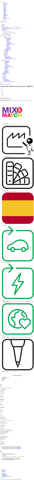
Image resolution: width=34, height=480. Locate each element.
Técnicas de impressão (7, 80)
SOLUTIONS (9, 84)
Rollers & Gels (9, 39)
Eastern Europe (6, 15)
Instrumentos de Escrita (7, 60)
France (4, 4)
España (5, 2)
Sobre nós (5, 55)
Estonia (5, 16)
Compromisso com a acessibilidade (6, 476)
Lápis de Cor (8, 42)
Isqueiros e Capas (7, 45)
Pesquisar (9, 35)
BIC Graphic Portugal (3, 84)
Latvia (4, 17)
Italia (4, 5)
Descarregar (19, 446)
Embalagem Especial (8, 49)
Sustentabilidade (6, 50)
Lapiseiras (8, 41)
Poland (4, 12)
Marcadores (8, 40)
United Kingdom (6, 3)
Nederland (5, 6)
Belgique (5, 8)
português (3, 20)
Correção (8, 44)
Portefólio (5, 77)
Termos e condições (4, 475)
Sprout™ (6, 53)
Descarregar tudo (3, 433)
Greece (5, 7)
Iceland (5, 9)
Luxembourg (5, 14)
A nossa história (7, 56)
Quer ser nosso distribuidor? (17, 28)
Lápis (6, 63)
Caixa (7, 46)
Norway (5, 11)
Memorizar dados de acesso (6, 27)
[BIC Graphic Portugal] (3, 21)
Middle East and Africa (7, 18)
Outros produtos (9, 47)
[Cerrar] (0, 468)
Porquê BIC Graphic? (8, 57)
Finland (5, 10)
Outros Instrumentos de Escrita (9, 66)
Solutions (5, 37)
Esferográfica (8, 38)
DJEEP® (6, 52)
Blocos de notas (7, 48)
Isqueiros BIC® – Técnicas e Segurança (10, 58)
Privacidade (3, 473)
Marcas (3, 74)
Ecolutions (6, 51)
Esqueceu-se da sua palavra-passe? (8, 28)
